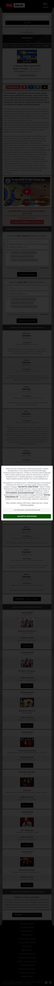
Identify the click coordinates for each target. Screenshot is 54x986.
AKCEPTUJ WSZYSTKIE (27, 516)
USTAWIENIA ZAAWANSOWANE (27, 510)
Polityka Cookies (27, 505)
